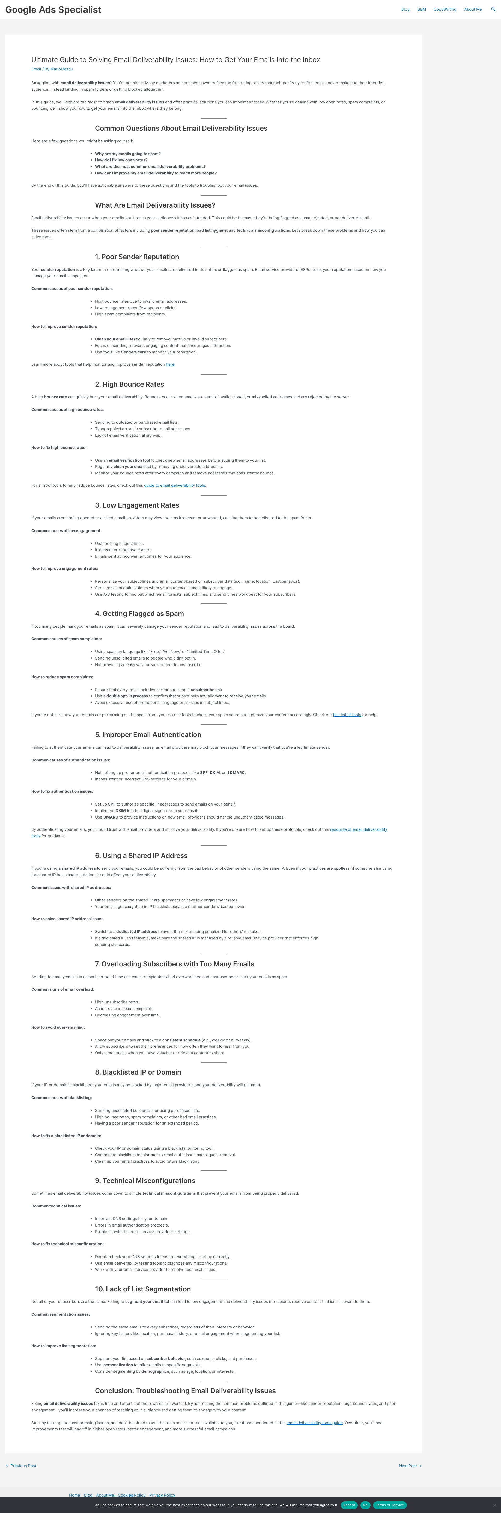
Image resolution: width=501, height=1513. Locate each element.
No (365, 1505)
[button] (493, 9)
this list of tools (347, 714)
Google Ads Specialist (53, 9)
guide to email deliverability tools (174, 485)
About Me (473, 9)
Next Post (410, 1465)
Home (74, 1495)
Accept (349, 1505)
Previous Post (21, 1465)
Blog (405, 9)
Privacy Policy (162, 1495)
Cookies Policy (131, 1495)
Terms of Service (390, 1505)
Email (36, 68)
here (170, 364)
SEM (422, 9)
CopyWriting (445, 9)
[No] (494, 1505)
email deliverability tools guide (315, 1422)
